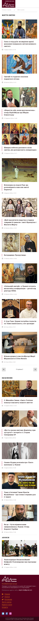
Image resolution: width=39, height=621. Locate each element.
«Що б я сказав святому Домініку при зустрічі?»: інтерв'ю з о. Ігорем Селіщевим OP (19, 432)
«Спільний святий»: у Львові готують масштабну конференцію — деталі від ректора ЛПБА (20, 288)
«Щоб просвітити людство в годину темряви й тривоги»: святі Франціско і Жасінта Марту (20, 222)
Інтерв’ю (5, 607)
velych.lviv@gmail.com (25, 590)
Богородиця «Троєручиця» (15, 255)
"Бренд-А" (31, 619)
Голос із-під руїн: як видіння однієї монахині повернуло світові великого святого (20, 44)
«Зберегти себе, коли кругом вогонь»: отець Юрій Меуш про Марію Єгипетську (19, 112)
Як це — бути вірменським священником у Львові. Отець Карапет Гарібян (16, 526)
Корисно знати (7, 605)
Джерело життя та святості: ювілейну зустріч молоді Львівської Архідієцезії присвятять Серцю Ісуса (20, 562)
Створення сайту (9, 619)
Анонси (7, 597)
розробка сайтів (19, 619)
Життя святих (6, 602)
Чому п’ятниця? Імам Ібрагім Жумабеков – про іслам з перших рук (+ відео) (20, 494)
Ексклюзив (8, 599)
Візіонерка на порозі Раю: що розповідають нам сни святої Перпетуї (16, 187)
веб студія (26, 619)
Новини (7, 594)
